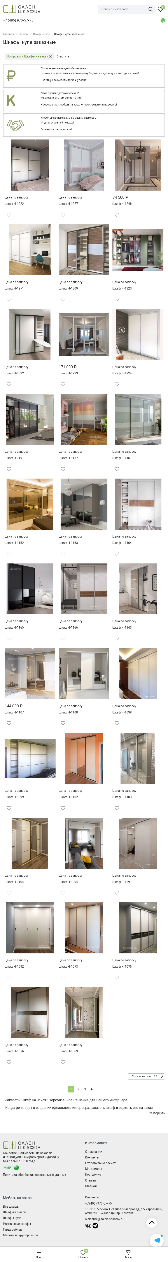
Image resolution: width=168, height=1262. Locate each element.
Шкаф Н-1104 (14, 882)
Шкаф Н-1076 (14, 1051)
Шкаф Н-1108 (68, 712)
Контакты (92, 1157)
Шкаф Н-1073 (68, 966)
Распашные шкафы (17, 1224)
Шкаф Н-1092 (14, 966)
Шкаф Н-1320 (122, 288)
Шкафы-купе (12, 1218)
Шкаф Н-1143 (122, 627)
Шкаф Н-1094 (68, 882)
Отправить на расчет (100, 1163)
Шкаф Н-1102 (68, 797)
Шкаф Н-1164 (122, 543)
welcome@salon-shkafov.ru (104, 1219)
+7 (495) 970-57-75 (98, 1203)
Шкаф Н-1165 (14, 627)
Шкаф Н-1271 (14, 288)
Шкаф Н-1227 (68, 204)
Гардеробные (13, 1229)
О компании (93, 1151)
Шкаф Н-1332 (14, 373)
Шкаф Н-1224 (122, 373)
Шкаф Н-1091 (122, 882)
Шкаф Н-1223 (68, 373)
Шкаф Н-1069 (68, 1051)
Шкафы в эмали (14, 1212)
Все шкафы (11, 1206)
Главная (91, 1186)
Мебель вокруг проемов (20, 1235)
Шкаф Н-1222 (14, 204)
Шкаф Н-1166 (68, 627)
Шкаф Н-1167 (68, 458)
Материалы (93, 1169)
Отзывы (90, 1180)
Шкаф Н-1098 (122, 712)
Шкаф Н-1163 (68, 543)
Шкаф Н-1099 (14, 797)
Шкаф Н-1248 (122, 204)
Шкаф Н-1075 (122, 966)
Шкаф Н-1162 (14, 543)
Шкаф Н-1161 (122, 458)
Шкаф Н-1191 (14, 458)
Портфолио (93, 1174)
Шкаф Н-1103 (122, 797)
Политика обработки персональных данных (34, 1174)
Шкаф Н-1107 (14, 712)
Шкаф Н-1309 (68, 288)
